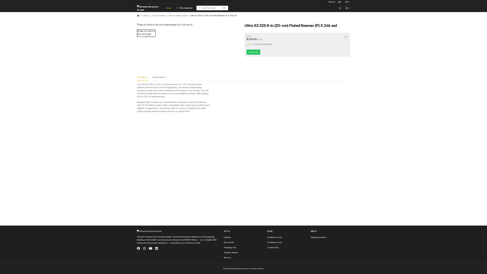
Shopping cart (230, 247)
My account (229, 242)
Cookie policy (273, 247)
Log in (249, 44)
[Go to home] (149, 8)
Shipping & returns (318, 237)
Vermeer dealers (231, 252)
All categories (186, 8)
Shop (168, 8)
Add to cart (253, 52)
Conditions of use (274, 237)
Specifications (159, 77)
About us (331, 2)
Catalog (227, 237)
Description (142, 77)
